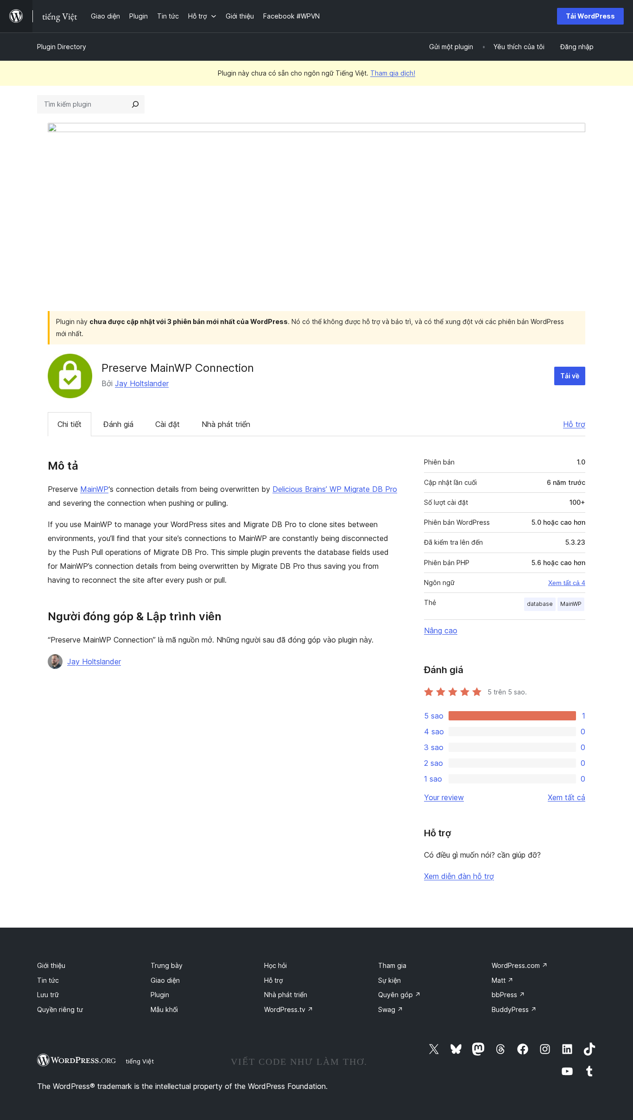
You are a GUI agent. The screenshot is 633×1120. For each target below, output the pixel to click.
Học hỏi (275, 965)
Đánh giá (118, 424)
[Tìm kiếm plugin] (135, 104)
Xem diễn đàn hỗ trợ (459, 876)
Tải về (569, 376)
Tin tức (48, 980)
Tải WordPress (590, 16)
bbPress (508, 995)
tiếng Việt (140, 1061)
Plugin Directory (61, 47)
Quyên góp (399, 995)
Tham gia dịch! (392, 73)
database (540, 603)
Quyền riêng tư (60, 1009)
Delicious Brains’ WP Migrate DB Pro (334, 489)
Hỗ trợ (574, 424)
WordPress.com (520, 965)
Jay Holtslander (142, 383)
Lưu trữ (48, 995)
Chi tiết (69, 424)
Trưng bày (167, 965)
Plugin (160, 995)
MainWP (94, 489)
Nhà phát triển (226, 424)
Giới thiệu (51, 965)
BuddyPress (514, 1009)
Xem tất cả (566, 797)
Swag (390, 1009)
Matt (502, 980)
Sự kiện (389, 980)
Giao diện (165, 980)
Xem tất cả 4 (566, 582)
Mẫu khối (164, 1009)
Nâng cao (440, 630)
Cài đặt (167, 424)
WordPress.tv (288, 1009)
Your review (444, 797)
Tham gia (392, 965)
